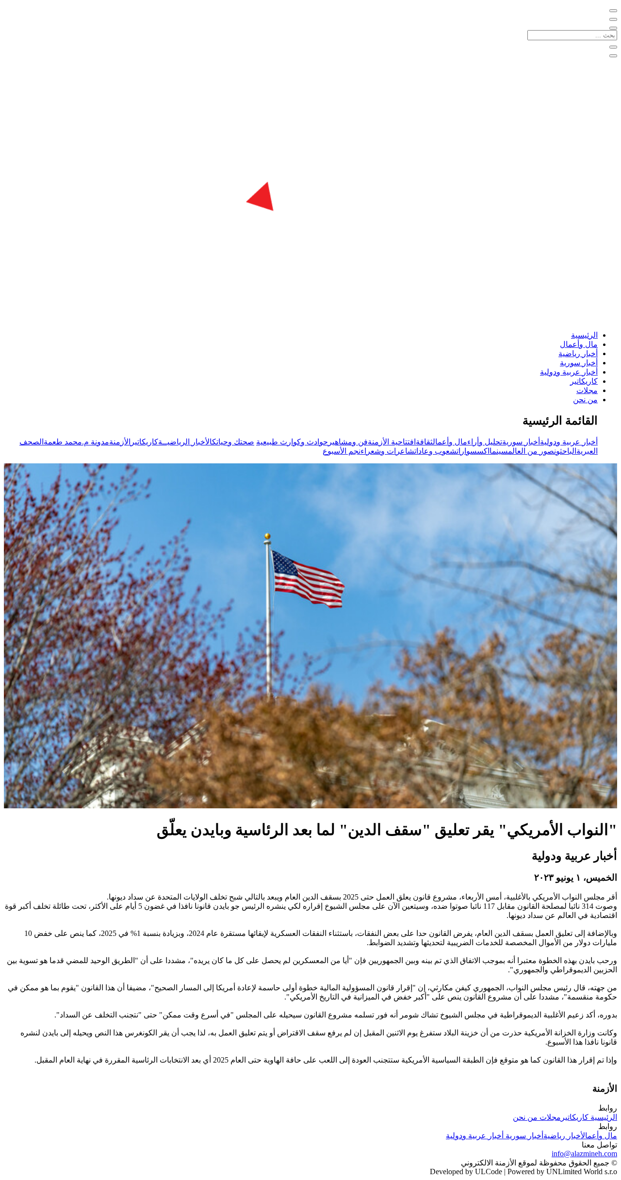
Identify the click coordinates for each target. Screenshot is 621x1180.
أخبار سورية (579, 363)
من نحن (585, 399)
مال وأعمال (579, 344)
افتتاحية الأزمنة (392, 442)
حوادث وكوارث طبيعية (292, 442)
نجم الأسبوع (341, 451)
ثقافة (424, 442)
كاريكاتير (584, 381)
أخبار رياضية (578, 353)
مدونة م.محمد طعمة (76, 442)
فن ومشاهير (348, 442)
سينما (499, 451)
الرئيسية (584, 335)
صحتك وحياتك (233, 442)
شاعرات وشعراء (387, 451)
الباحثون (565, 451)
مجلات (587, 390)
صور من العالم (531, 451)
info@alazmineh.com (584, 1153)
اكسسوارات (473, 451)
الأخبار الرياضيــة (185, 442)
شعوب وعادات (435, 451)
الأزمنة (120, 442)
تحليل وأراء (484, 442)
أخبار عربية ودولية (569, 372)
